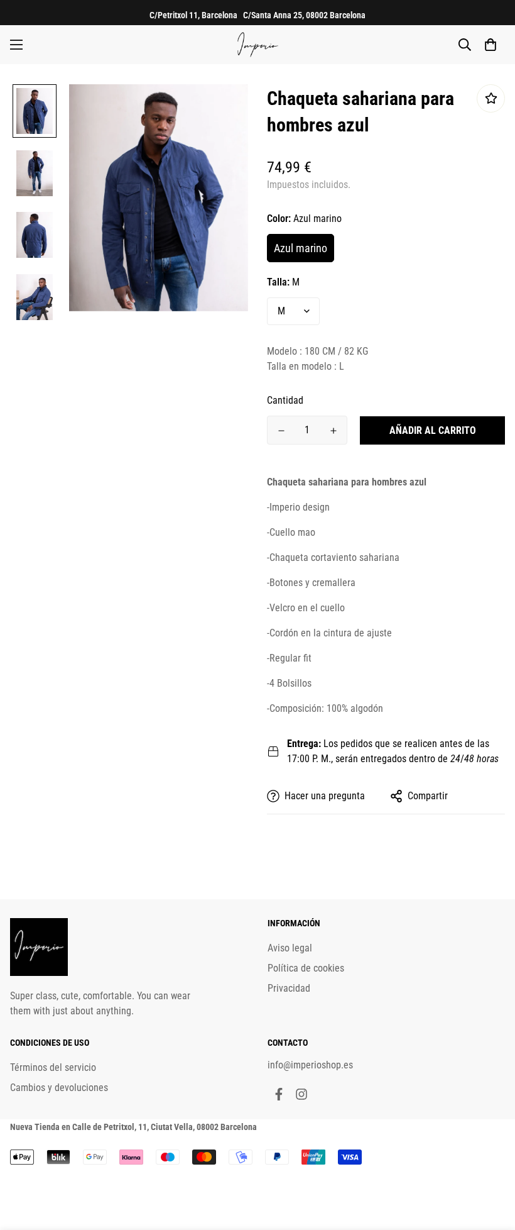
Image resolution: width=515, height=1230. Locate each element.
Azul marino (300, 248)
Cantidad (285, 400)
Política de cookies (306, 968)
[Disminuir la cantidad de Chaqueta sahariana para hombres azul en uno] (281, 430)
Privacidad (289, 988)
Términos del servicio (53, 1067)
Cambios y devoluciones (59, 1088)
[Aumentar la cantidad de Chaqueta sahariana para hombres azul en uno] (333, 430)
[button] (490, 44)
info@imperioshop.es (310, 1065)
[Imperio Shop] (257, 44)
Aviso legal (290, 948)
